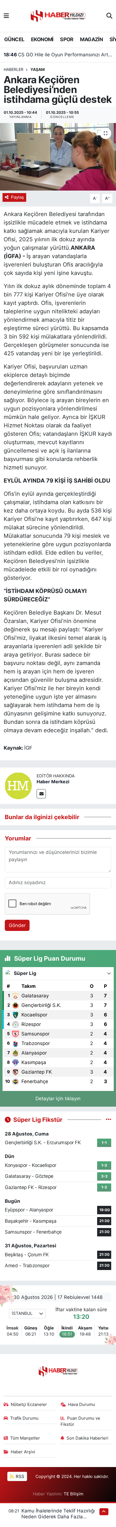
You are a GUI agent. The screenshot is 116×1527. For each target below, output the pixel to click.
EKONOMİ (42, 39)
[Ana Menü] (6, 15)
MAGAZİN (91, 39)
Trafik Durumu (24, 1418)
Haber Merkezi (53, 781)
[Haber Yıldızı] (57, 15)
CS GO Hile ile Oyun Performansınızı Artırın (58, 54)
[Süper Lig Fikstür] (108, 1119)
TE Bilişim (73, 1493)
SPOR (66, 39)
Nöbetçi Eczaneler (29, 1404)
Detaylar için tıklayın (58, 1098)
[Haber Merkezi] (18, 785)
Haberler (13, 69)
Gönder (17, 925)
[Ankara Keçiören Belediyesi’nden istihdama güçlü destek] (58, 157)
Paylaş (17, 197)
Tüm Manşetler (25, 1438)
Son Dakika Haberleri (87, 1438)
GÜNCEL (14, 39)
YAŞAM (37, 69)
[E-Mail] (41, 793)
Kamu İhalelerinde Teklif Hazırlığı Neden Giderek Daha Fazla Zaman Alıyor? (58, 1517)
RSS (19, 1476)
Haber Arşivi (23, 1451)
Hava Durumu (81, 1404)
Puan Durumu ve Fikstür (81, 1421)
